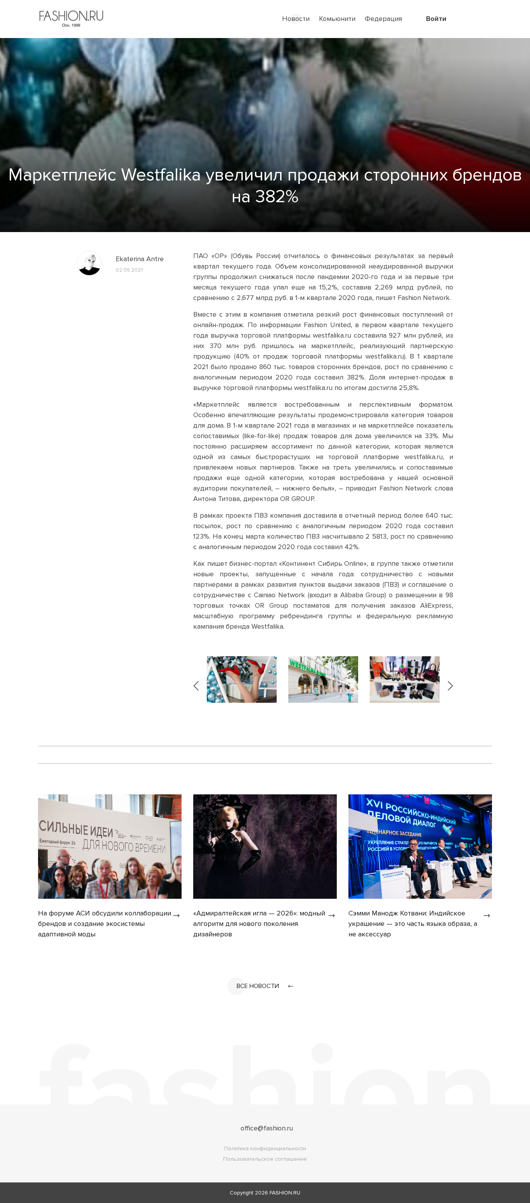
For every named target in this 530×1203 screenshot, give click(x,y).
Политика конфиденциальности (265, 1148)
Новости (296, 18)
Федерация (383, 18)
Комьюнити (337, 18)
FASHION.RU (285, 1192)
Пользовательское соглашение (265, 1159)
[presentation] (196, 679)
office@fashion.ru (267, 1128)
